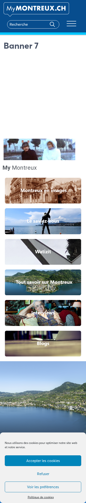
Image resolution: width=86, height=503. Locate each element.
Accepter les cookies (43, 460)
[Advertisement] (43, 96)
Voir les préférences (43, 487)
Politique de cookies (41, 497)
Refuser (43, 474)
